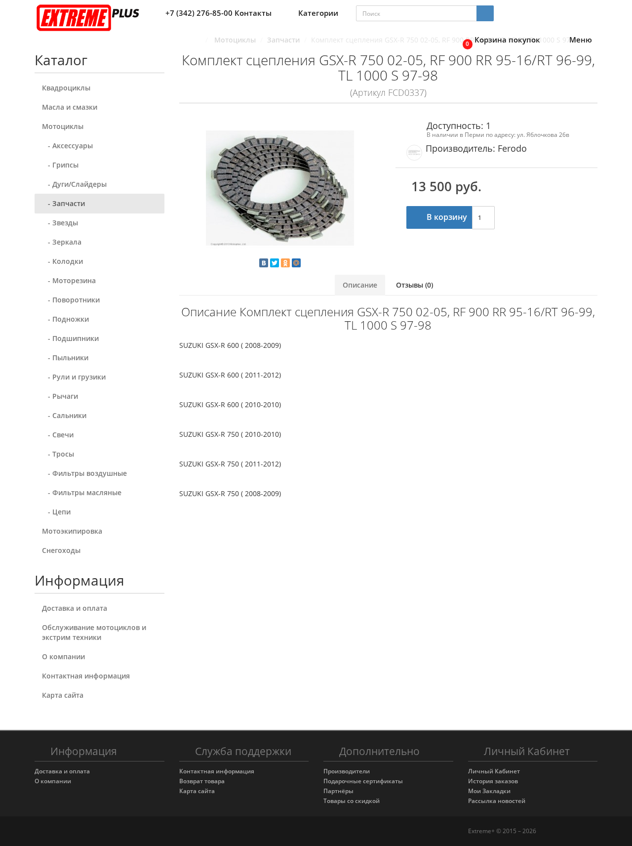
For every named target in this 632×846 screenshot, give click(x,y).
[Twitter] (274, 262)
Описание (360, 285)
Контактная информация (86, 675)
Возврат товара (202, 781)
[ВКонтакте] (263, 262)
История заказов (493, 781)
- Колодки (62, 261)
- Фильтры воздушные (84, 473)
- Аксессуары (67, 145)
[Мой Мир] (296, 262)
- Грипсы (60, 164)
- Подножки (65, 319)
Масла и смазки (69, 107)
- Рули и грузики (74, 376)
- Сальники (64, 415)
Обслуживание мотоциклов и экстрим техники (94, 632)
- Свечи (58, 434)
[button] (498, 40)
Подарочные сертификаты (363, 781)
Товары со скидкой (351, 801)
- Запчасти (63, 203)
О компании (63, 656)
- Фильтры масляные (81, 492)
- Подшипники (70, 338)
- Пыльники (65, 357)
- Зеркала (61, 242)
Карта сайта (62, 695)
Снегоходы (61, 550)
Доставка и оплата (74, 608)
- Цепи (56, 511)
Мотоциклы (62, 126)
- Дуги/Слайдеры (74, 184)
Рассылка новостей (496, 801)
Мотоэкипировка (72, 531)
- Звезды (60, 222)
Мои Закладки (489, 791)
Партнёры (338, 791)
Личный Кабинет (494, 771)
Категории (318, 13)
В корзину (446, 217)
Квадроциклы (66, 87)
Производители (346, 771)
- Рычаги (60, 396)
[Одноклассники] (285, 262)
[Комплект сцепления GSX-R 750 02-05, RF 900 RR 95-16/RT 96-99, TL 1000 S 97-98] (280, 188)
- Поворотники (71, 299)
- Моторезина (69, 280)
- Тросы (58, 454)
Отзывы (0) (414, 285)
